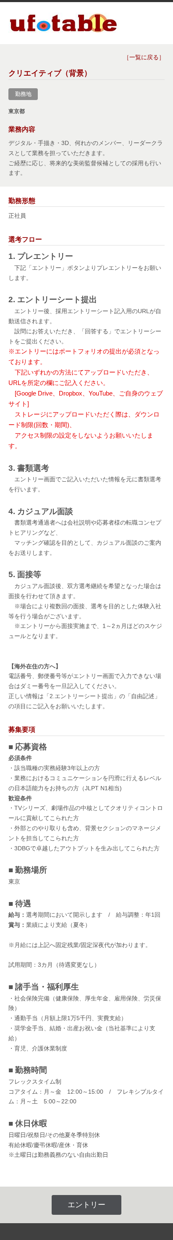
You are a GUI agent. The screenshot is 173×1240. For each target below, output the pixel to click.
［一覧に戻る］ (144, 57)
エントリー (86, 1204)
